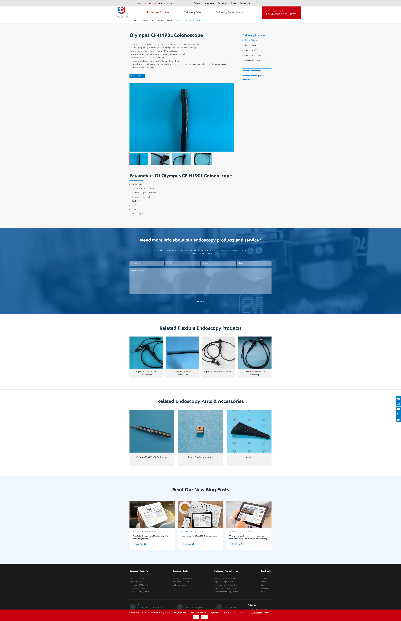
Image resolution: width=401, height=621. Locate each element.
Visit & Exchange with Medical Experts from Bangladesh (150, 537)
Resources (222, 3)
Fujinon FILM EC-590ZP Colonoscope (146, 373)
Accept (204, 617)
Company (209, 3)
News (233, 3)
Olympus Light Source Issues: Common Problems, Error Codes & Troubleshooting (248, 537)
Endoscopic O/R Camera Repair (226, 585)
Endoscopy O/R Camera (253, 50)
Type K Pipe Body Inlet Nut (200, 457)
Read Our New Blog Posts (200, 490)
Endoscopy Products (158, 12)
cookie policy (256, 613)
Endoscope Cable (179, 585)
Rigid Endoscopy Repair (223, 582)
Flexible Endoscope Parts (182, 578)
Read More (139, 544)
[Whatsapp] (398, 403)
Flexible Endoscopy (165, 20)
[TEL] (398, 414)
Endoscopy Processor (252, 55)
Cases (263, 585)
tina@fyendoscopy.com (166, 3)
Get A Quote (137, 76)
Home (134, 20)
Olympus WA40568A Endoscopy (152, 457)
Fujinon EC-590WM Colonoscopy (218, 372)
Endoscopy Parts (192, 12)
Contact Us (245, 3)
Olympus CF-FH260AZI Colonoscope (255, 373)
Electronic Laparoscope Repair (226, 592)
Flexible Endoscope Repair (224, 578)
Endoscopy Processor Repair (225, 588)
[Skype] (398, 398)
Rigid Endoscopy (250, 45)
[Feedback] (398, 419)
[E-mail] (398, 409)
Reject (196, 617)
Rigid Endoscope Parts (181, 582)
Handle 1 (249, 457)
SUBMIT (200, 302)
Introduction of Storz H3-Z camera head (199, 536)
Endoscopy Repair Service (229, 12)
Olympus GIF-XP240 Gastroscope (182, 373)
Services (197, 3)
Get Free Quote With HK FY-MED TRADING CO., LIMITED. (281, 12)
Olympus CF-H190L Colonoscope (189, 20)
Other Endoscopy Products (254, 60)
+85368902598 (140, 3)
